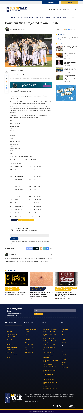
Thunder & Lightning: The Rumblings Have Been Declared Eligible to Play (65, 294)
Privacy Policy (46, 241)
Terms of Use (24, 241)
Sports (17, 289)
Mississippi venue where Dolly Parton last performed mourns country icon (70, 62)
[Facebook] (48, 9)
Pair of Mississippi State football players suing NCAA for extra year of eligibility (71, 48)
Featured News (34, 287)
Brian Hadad (59, 298)
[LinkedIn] (54, 9)
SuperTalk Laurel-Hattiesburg (13, 294)
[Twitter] (49, 9)
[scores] (66, 92)
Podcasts (16, 287)
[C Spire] (31, 84)
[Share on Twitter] (63, 29)
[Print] (69, 29)
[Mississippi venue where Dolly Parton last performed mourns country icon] (59, 62)
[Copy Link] (67, 29)
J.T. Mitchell (14, 29)
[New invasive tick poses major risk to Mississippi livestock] (41, 279)
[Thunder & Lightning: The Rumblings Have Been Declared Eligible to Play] (66, 279)
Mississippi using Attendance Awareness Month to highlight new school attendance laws (70, 69)
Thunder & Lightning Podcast (63, 289)
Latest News (34, 289)
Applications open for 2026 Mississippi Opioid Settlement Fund (70, 55)
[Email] (65, 29)
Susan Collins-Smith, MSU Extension (39, 296)
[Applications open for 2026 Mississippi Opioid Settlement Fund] (59, 55)
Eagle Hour (9, 287)
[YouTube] (51, 9)
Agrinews (42, 287)
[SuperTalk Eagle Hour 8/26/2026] (16, 279)
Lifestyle (41, 289)
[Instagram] (53, 9)
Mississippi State (67, 287)
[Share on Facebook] (61, 29)
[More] (71, 29)
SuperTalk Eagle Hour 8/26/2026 (15, 292)
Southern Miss (9, 289)
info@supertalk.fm (34, 401)
